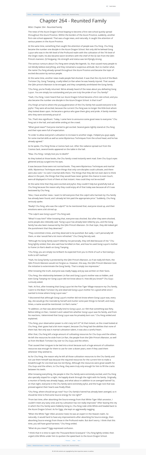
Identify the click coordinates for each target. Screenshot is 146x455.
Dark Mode (112, 6)
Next (79, 440)
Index (74, 440)
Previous (68, 440)
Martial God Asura (38, 14)
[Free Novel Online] (72, 6)
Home (29, 14)
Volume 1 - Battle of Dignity (52, 14)
